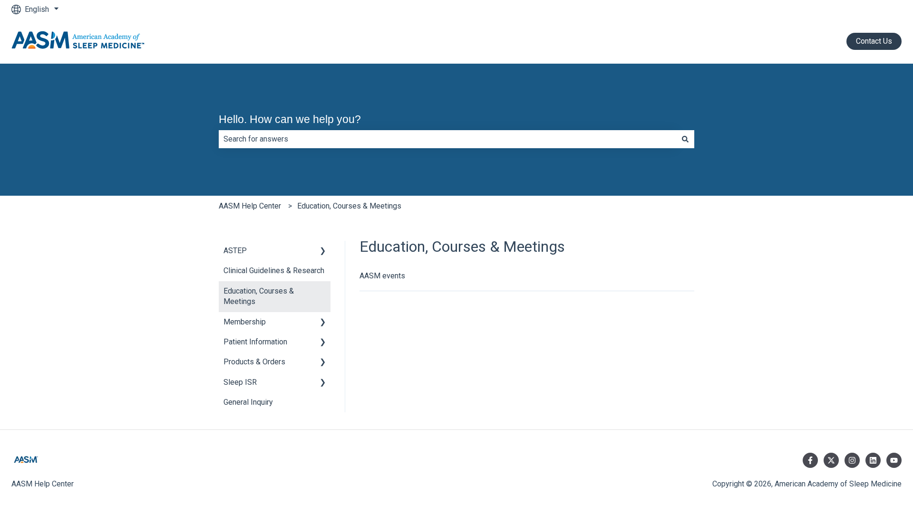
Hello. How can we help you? (290, 119)
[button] (322, 251)
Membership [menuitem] (244, 321)
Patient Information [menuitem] (255, 341)
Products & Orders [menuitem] (254, 361)
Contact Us (874, 41)
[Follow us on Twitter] (831, 460)
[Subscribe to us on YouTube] (894, 460)
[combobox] (447, 139)
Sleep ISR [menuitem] (240, 382)
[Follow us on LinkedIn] (873, 460)
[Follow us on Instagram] (852, 460)
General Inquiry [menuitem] (248, 402)
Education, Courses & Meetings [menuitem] (258, 296)
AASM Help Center (250, 205)
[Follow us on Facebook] (810, 460)
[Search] (685, 139)
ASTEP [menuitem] (235, 250)
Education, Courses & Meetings (349, 205)
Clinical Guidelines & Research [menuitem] (273, 270)
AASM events (382, 275)
